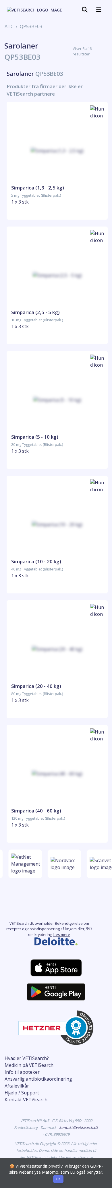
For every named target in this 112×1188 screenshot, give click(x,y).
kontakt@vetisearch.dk (78, 1127)
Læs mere (61, 934)
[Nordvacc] (63, 864)
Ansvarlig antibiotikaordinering (38, 1079)
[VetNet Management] (24, 864)
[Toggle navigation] (84, 9)
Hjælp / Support (22, 1093)
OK (58, 1179)
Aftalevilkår (17, 1086)
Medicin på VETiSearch (29, 1065)
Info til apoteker (22, 1072)
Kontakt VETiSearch (26, 1099)
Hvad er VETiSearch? (27, 1058)
